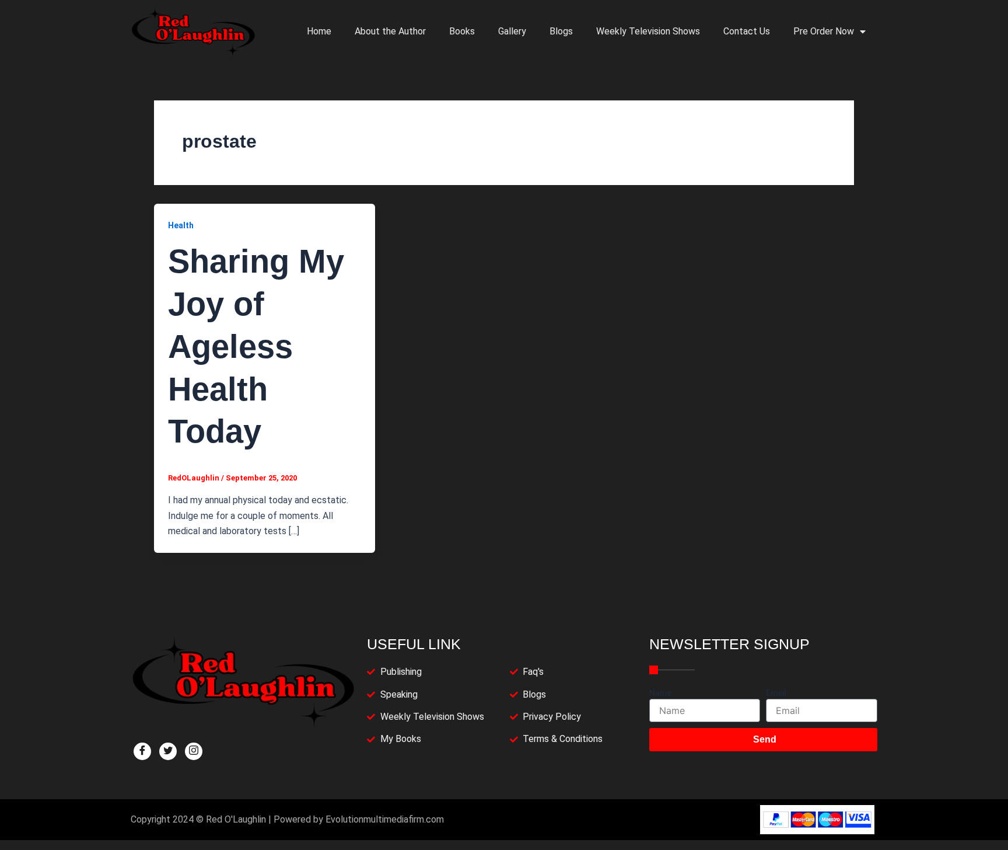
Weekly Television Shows (648, 31)
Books (462, 31)
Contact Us (746, 31)
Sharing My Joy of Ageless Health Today (256, 346)
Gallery (512, 31)
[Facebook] (142, 751)
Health (181, 225)
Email (776, 693)
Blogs (561, 31)
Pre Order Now (823, 31)
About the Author (390, 31)
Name (660, 693)
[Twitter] (168, 751)
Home (319, 31)
